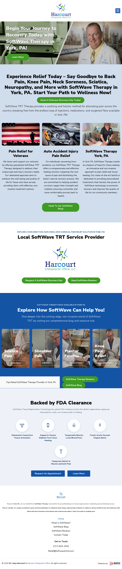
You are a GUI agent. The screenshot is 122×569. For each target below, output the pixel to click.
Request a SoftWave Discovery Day (43, 280)
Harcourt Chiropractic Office (38, 563)
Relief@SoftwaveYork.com (61, 551)
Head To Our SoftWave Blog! (61, 207)
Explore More (76, 363)
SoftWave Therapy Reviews (80, 379)
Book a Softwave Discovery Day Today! (61, 100)
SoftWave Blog (74, 385)
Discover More (106, 363)
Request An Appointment (48, 473)
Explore (45, 363)
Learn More (18, 57)
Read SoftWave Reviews (84, 280)
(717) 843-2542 (61, 546)
